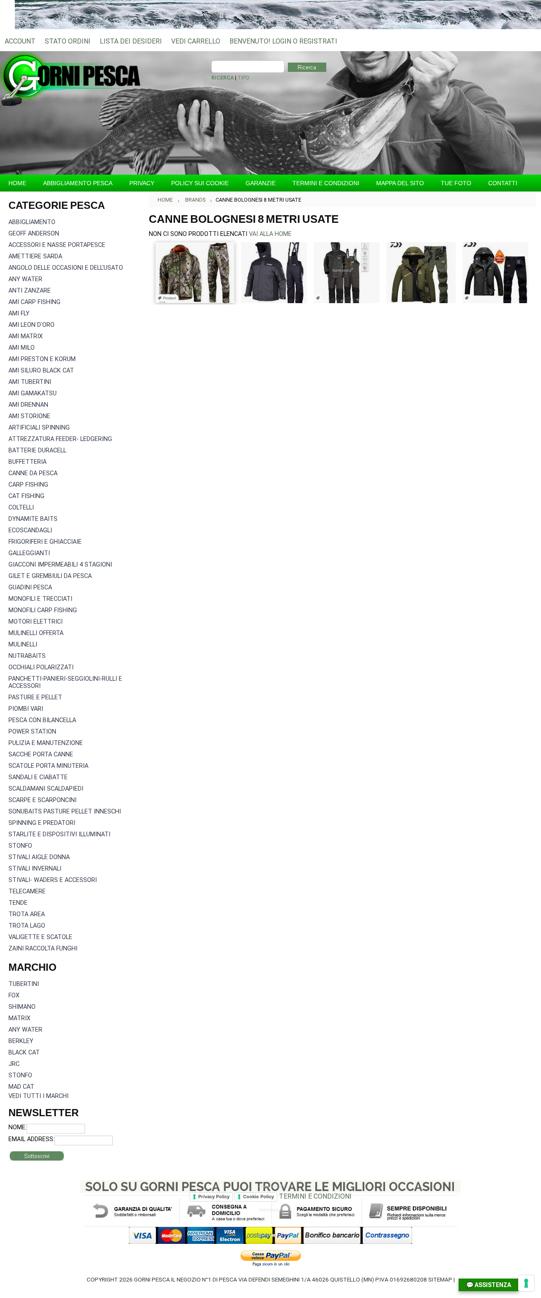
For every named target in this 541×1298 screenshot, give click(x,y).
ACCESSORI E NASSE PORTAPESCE (56, 245)
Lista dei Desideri (131, 41)
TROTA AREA (26, 914)
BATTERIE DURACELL (37, 450)
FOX (13, 995)
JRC (13, 1064)
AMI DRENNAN (28, 404)
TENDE (17, 902)
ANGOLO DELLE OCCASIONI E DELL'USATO (65, 267)
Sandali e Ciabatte (38, 777)
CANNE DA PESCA (32, 473)
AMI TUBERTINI (29, 382)
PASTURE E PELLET (35, 697)
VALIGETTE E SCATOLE (40, 937)
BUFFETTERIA (27, 462)
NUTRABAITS (27, 656)
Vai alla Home (270, 234)
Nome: (17, 1127)
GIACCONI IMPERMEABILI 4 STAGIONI (60, 564)
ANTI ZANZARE (29, 290)
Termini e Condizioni (315, 1196)
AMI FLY (19, 313)
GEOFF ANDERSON (33, 233)
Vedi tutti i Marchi (38, 1096)
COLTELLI (21, 507)
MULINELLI (22, 644)
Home (165, 200)
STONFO (20, 845)
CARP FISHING (28, 484)
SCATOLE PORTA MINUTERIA (48, 765)
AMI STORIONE (29, 416)
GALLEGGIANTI (29, 553)
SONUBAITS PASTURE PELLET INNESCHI (64, 811)
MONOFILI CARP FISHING (42, 610)
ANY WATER (25, 279)
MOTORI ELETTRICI (35, 621)
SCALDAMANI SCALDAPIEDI (45, 788)
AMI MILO (21, 347)
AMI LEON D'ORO (31, 325)
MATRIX (19, 1018)
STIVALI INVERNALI (34, 868)
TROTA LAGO (26, 925)
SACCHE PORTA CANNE (40, 754)
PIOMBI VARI (25, 708)
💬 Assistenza (488, 1285)
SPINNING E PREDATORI (41, 823)
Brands (195, 200)
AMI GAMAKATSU (32, 393)
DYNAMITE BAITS (32, 519)
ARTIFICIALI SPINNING (39, 427)
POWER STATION (32, 731)
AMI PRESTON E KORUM (42, 359)
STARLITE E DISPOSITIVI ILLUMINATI (59, 834)
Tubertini (23, 984)
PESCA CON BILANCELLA (42, 720)
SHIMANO (22, 1006)
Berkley (20, 1041)
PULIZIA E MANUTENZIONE (45, 743)
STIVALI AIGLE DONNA (39, 857)
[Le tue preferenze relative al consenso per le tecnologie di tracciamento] (526, 1283)
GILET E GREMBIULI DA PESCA (50, 576)
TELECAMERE (27, 891)
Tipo (243, 78)
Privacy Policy (214, 1196)
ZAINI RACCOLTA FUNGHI (42, 948)
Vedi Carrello (195, 41)
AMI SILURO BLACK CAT (41, 370)
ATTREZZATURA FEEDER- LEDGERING (60, 439)
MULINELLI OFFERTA (35, 633)
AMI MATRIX (25, 336)
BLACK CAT (24, 1052)
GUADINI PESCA (30, 587)
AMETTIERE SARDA (35, 256)
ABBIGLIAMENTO (31, 222)
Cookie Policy (258, 1196)
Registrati (318, 41)
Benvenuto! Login (260, 41)
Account (20, 41)
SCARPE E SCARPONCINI (42, 800)
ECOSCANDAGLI (30, 530)
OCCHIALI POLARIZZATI (41, 667)
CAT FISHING (26, 496)
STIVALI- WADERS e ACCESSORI (52, 880)
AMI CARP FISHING (34, 302)
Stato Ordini (67, 41)
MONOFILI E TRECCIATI (40, 598)
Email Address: (31, 1139)
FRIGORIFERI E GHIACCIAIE (45, 541)
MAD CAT (21, 1086)
